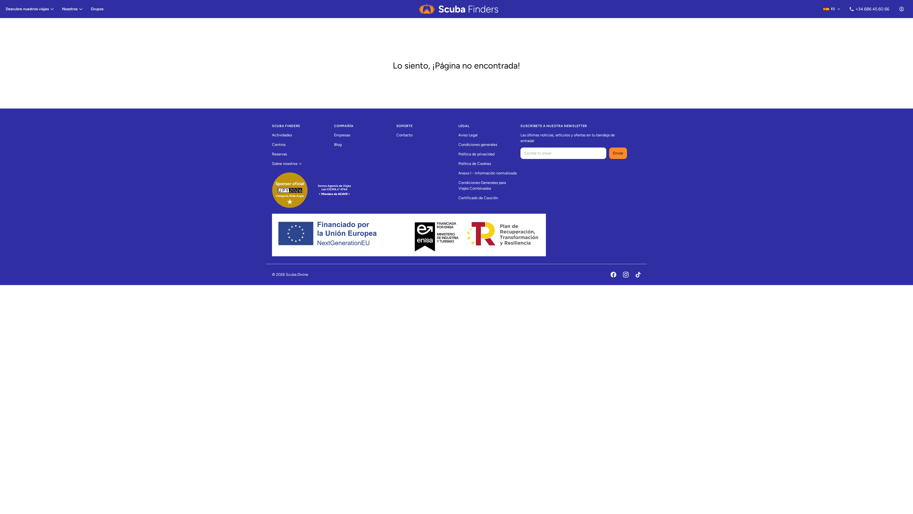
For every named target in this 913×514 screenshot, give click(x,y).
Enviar (618, 153)
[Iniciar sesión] (901, 9)
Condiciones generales (477, 144)
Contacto (404, 135)
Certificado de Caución (478, 198)
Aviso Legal (468, 135)
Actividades (282, 135)
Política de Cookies (474, 163)
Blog (338, 144)
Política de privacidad (476, 154)
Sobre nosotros (284, 163)
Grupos (97, 9)
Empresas (342, 135)
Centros (279, 144)
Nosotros (70, 9)
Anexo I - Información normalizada (487, 173)
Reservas (279, 154)
